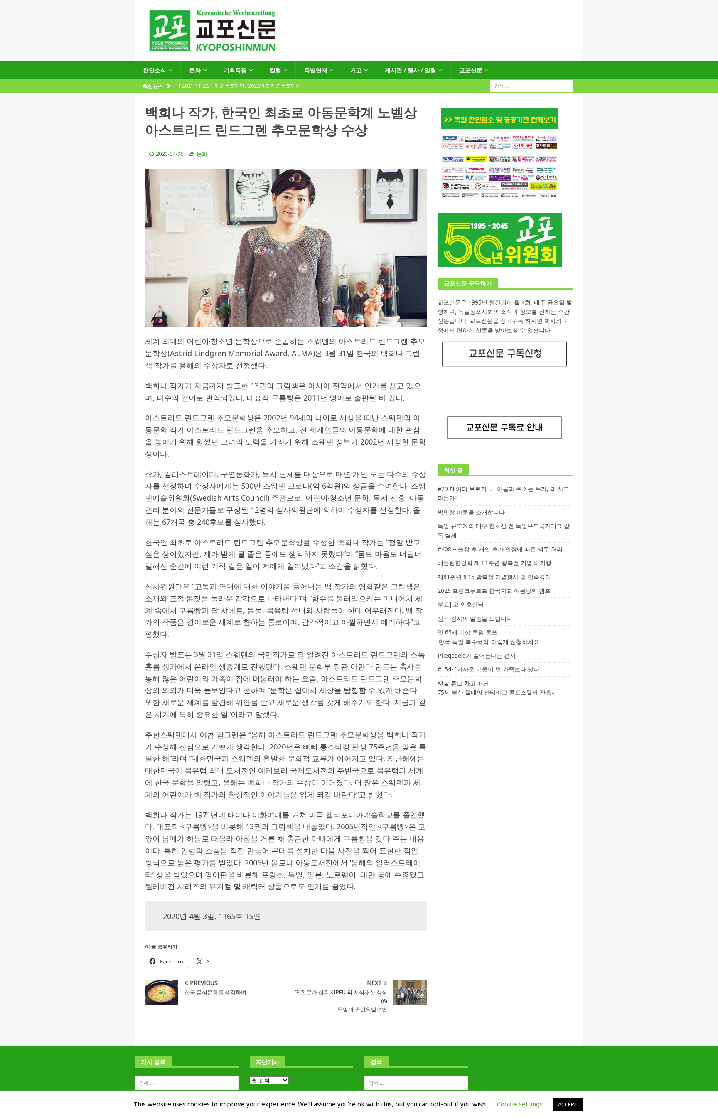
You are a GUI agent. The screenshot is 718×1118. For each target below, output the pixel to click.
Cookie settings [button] (520, 1104)
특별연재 (315, 70)
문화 (195, 70)
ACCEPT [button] (568, 1104)
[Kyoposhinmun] (359, 57)
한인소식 (154, 70)
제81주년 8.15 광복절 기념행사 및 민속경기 (494, 577)
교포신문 (470, 70)
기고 (356, 70)
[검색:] (531, 86)
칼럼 (275, 70)
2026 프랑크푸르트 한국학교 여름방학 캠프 (494, 591)
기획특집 (235, 70)
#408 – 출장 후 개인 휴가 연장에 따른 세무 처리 (500, 549)
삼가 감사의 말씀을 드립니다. (476, 618)
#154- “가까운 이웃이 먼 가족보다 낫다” (489, 669)
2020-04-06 (169, 153)
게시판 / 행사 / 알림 (410, 70)
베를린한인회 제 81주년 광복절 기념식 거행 (494, 563)
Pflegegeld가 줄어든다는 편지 (477, 655)
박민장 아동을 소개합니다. (472, 512)
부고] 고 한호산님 (461, 604)
